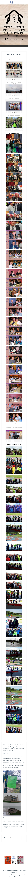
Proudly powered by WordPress (10, 870)
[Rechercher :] (12, 838)
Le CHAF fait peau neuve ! (9, 827)
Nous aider (5, 753)
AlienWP (14, 872)
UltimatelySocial (14, 877)
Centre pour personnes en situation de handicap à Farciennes (14, 33)
